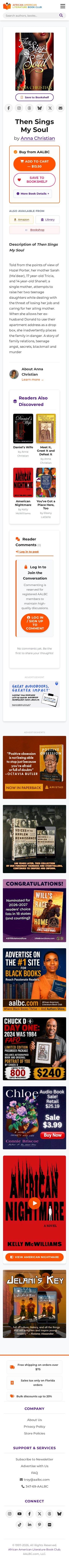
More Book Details (33, 193)
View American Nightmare (37, 1257)
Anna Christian (38, 138)
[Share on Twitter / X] (50, 108)
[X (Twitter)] (39, 1514)
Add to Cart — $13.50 (36, 164)
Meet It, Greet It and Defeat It (46, 451)
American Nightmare (23, 503)
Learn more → (33, 379)
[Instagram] (9, 1514)
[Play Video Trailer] (34, 1203)
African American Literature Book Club (34, 1549)
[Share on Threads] (29, 108)
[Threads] (49, 1514)
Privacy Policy (34, 1426)
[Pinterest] (39, 1525)
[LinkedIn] (29, 1525)
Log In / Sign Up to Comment (35, 623)
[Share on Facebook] (9, 108)
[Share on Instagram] (19, 108)
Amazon (23, 219)
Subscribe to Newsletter (34, 1459)
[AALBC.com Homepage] (22, 6)
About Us (34, 1420)
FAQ (34, 1473)
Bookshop (37, 229)
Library (50, 219)
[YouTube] (19, 1514)
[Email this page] (60, 108)
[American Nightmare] (23, 484)
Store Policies (34, 1433)
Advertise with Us (34, 1466)
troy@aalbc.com (36, 1479)
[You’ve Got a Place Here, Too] (46, 484)
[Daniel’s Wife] (23, 430)
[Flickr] (49, 1525)
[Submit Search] (60, 16)
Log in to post (29, 551)
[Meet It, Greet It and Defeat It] (46, 430)
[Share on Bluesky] (40, 108)
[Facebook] (29, 1514)
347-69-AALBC (36, 1486)
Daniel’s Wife (23, 447)
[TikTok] (19, 1525)
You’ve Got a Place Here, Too (46, 505)
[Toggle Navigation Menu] (62, 6)
